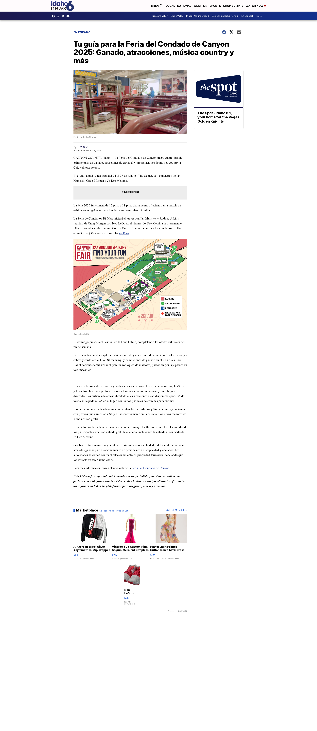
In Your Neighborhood (197, 16)
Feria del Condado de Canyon (150, 468)
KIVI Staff (83, 147)
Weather (200, 5)
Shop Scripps (233, 5)
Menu (155, 5)
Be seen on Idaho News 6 (225, 16)
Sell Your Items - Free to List (113, 511)
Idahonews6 (54, 16)
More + (260, 16)
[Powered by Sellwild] (182, 611)
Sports (215, 5)
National (184, 5)
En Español (247, 16)
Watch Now (255, 5)
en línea (124, 233)
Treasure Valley (160, 16)
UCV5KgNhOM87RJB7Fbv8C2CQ (69, 16)
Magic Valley (177, 16)
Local (170, 5)
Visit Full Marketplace (176, 510)
